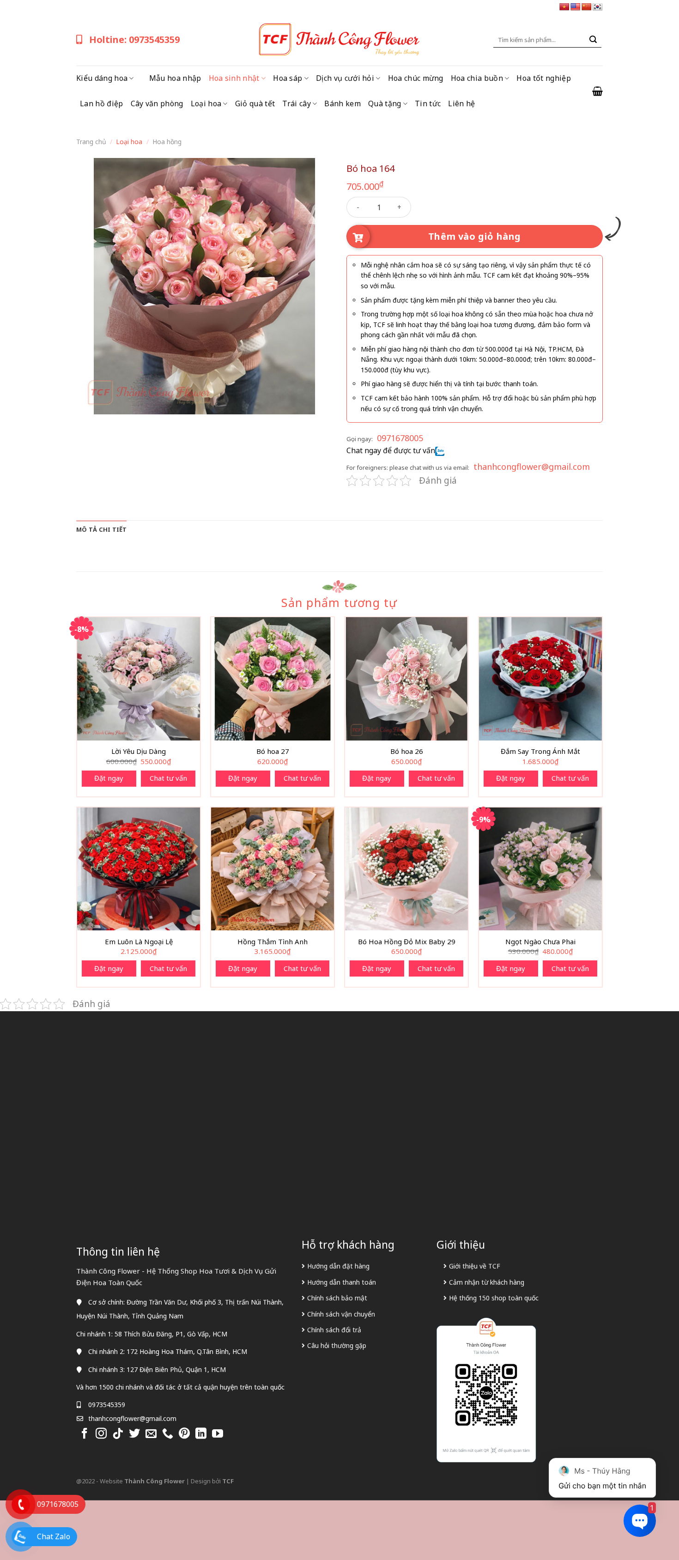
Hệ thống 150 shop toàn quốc (494, 1297)
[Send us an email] (151, 1434)
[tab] (101, 529)
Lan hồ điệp (101, 103)
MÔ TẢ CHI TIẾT (101, 529)
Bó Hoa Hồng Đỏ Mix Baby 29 (406, 941)
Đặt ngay (108, 778)
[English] (575, 7)
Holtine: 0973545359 (134, 39)
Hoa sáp (287, 78)
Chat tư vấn (168, 778)
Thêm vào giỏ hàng (474, 236)
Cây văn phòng (157, 103)
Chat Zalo (53, 1536)
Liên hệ (461, 103)
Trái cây (296, 103)
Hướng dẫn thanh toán (341, 1282)
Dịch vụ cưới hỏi (345, 78)
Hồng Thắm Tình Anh (272, 941)
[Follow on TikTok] (117, 1434)
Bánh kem (342, 103)
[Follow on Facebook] (84, 1434)
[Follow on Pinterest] (184, 1434)
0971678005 (400, 437)
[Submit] (593, 40)
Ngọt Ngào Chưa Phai (540, 941)
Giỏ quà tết (255, 103)
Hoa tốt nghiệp (543, 78)
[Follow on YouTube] (217, 1434)
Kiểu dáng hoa (101, 78)
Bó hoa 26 (406, 751)
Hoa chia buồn (477, 78)
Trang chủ (91, 141)
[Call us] (167, 1434)
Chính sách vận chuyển (341, 1314)
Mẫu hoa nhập (175, 78)
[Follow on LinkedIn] (200, 1434)
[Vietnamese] (564, 7)
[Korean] (598, 7)
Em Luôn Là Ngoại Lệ (139, 941)
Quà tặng (384, 103)
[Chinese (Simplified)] (587, 7)
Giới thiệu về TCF (474, 1266)
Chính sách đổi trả (334, 1329)
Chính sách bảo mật (337, 1297)
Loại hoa (206, 103)
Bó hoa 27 (272, 751)
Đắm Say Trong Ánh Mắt (540, 751)
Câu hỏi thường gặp (336, 1345)
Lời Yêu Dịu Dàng (138, 751)
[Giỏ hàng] (597, 91)
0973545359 (106, 1404)
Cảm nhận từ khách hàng (486, 1282)
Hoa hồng (167, 141)
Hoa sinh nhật (234, 78)
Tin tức (428, 103)
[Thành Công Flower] (339, 39)
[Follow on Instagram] (101, 1434)
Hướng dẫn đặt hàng (338, 1266)
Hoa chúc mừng (415, 78)
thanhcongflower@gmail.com (531, 466)
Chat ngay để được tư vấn (390, 450)
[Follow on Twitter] (134, 1434)
